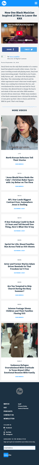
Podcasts (8, 411)
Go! (5, 407)
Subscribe (6, 455)
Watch (6, 404)
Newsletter (9, 418)
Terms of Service (23, 408)
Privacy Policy (22, 406)
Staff (19, 404)
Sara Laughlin (15, 56)
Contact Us (9, 415)
